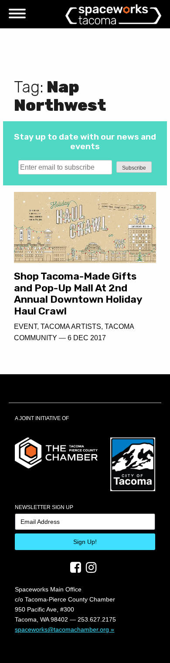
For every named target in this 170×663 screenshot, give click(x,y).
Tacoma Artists (71, 326)
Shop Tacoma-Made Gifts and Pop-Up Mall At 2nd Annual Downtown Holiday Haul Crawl (78, 293)
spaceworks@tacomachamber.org (62, 629)
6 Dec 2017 (87, 338)
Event (25, 326)
